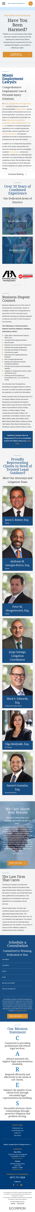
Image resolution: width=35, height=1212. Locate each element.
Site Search (17, 1135)
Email (3, 977)
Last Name (5, 965)
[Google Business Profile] (21, 1185)
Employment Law (17, 1128)
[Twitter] (17, 1185)
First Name (5, 959)
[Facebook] (14, 1185)
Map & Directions (17, 1158)
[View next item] (25, 285)
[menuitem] (13, 1203)
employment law (21, 109)
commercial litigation (9, 134)
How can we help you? (9, 989)
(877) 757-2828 (17, 1177)
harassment (6, 123)
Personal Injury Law (17, 1130)
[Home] (17, 3)
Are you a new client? (8, 983)
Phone (4, 971)
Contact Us (17, 1133)
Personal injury (15, 152)
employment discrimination (15, 120)
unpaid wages (15, 123)
